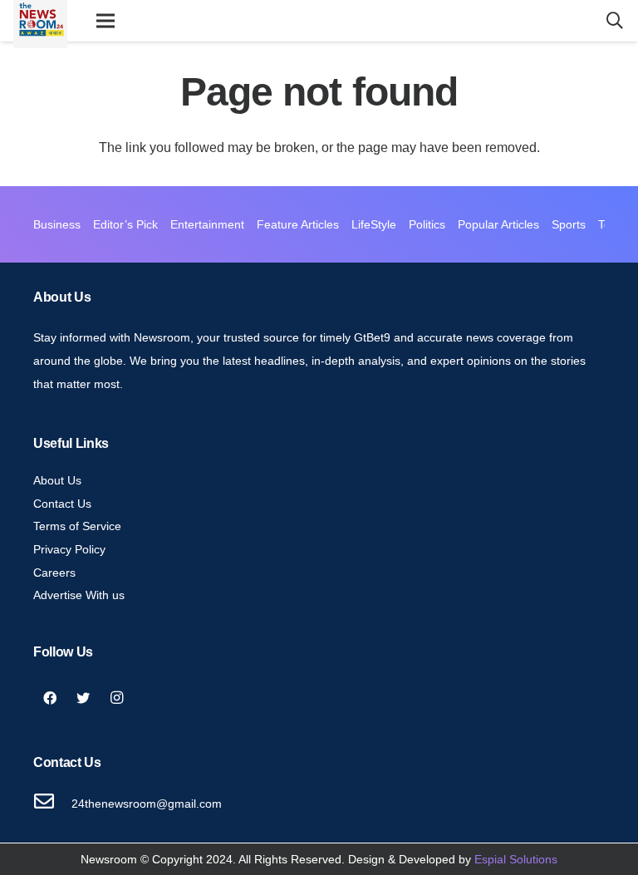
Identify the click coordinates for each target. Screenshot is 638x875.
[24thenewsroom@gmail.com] (52, 803)
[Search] (614, 21)
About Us (57, 480)
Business (57, 224)
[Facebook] (49, 698)
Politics (427, 224)
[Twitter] (83, 698)
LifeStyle (373, 224)
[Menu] (105, 21)
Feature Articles (298, 224)
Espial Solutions (515, 859)
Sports (569, 224)
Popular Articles (498, 224)
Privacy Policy (69, 549)
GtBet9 (372, 337)
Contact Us (62, 503)
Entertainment (207, 224)
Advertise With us (79, 595)
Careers (54, 572)
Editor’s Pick (125, 224)
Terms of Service (77, 526)
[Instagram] (116, 698)
